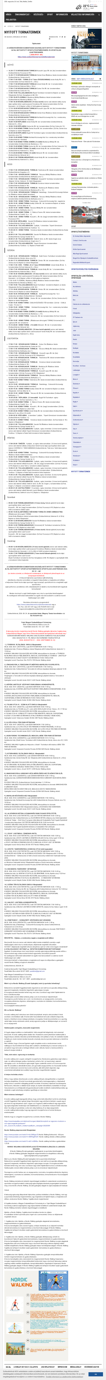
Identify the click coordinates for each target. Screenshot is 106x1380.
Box (74, 300)
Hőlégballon (76, 313)
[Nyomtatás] (49, 39)
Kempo (75, 344)
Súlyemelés (76, 415)
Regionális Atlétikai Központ (81, 262)
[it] (98, 1)
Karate (75, 339)
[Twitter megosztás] (62, 37)
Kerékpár (75, 348)
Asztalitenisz (77, 286)
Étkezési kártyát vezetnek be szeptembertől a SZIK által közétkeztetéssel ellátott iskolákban (85, 152)
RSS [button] (7, 1367)
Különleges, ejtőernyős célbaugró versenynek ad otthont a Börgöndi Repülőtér (85, 88)
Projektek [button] (11, 19)
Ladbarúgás (76, 370)
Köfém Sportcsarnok (79, 249)
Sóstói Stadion (77, 245)
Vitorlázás (76, 456)
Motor (75, 379)
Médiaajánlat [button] (75, 1367)
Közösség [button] (38, 14)
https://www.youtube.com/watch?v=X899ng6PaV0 (21, 1137)
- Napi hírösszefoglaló (85, 79)
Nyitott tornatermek (80, 471)
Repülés (75, 393)
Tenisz (75, 433)
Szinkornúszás (77, 420)
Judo (74, 330)
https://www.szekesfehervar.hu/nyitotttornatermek (36, 57)
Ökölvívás (76, 384)
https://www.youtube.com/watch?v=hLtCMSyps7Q (21, 1135)
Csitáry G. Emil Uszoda (79, 240)
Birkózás (75, 295)
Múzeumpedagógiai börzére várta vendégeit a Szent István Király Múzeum (84, 97)
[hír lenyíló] (100, 79)
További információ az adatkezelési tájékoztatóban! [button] (64, 1377)
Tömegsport (76, 447)
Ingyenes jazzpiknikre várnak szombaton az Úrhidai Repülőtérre (86, 179)
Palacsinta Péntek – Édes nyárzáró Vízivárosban (85, 141)
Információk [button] (62, 14)
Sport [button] (50, 14)
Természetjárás (77, 438)
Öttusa (75, 388)
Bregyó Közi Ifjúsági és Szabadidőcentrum (85, 258)
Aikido (75, 282)
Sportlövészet (77, 411)
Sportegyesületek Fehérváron (84, 269)
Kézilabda (76, 353)
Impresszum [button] (62, 1367)
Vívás (74, 465)
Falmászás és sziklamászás (81, 304)
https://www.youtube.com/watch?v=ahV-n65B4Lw (21, 1141)
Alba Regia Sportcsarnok (80, 254)
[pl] (94, 1)
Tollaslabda (76, 442)
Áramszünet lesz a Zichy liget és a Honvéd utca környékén (85, 161)
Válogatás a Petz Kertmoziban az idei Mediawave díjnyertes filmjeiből (86, 170)
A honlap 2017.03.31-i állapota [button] (26, 1367)
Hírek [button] (8, 14)
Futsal (75, 308)
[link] (86, 39)
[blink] (101, 1)
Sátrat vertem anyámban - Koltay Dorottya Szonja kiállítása (86, 106)
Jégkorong (76, 326)
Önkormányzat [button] (22, 14)
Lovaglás (75, 375)
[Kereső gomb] (99, 14)
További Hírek (86, 203)
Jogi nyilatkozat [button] (48, 1367)
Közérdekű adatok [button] (91, 1367)
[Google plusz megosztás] (65, 37)
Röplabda (76, 397)
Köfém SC (10, 26)
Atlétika (75, 291)
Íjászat (75, 322)
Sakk (74, 406)
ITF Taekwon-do (78, 317)
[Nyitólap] (5, 26)
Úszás (75, 451)
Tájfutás (75, 424)
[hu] (89, 1)
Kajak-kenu (76, 335)
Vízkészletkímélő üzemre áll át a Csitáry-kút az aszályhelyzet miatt (85, 133)
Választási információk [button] (82, 14)
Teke (74, 429)
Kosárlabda (76, 357)
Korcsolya (76, 361)
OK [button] (96, 1374)
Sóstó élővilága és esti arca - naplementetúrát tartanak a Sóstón (85, 124)
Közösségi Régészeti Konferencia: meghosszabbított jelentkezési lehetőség (83, 197)
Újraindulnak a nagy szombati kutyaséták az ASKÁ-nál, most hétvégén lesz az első (84, 115)
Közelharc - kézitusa (79, 366)
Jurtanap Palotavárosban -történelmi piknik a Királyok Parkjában (84, 188)
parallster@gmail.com (37, 971)
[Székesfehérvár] (23, 7)
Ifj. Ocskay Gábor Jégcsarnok (81, 236)
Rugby (75, 402)
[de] (96, 1)
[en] (92, 1)
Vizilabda (75, 460)
